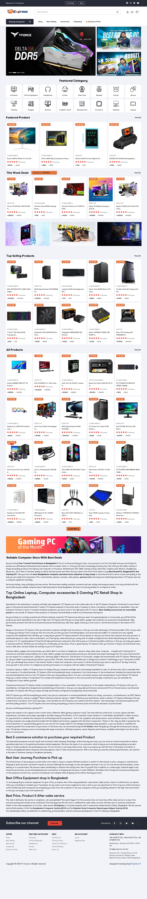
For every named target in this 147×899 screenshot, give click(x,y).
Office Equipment (96, 380)
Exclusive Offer (94, 22)
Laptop (119, 329)
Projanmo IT (135, 864)
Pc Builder (70, 3)
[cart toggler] (137, 12)
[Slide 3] (18, 72)
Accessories (39, 203)
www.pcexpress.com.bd (97, 563)
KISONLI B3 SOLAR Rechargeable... (122, 158)
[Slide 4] (22, 72)
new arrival (64, 22)
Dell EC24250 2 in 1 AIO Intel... (45, 383)
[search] (118, 12)
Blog (81, 3)
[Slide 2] (14, 72)
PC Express (93, 610)
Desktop (10, 203)
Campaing (78, 22)
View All (138, 117)
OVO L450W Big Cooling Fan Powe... (55, 158)
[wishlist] (132, 12)
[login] (128, 12)
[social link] (127, 3)
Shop (40, 22)
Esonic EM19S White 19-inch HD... (20, 158)
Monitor (120, 423)
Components (12, 155)
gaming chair (86, 577)
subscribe (54, 823)
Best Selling (51, 22)
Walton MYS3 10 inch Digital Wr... (88, 158)
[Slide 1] (10, 72)
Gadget (78, 155)
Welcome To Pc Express (15, 3)
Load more (73, 529)
